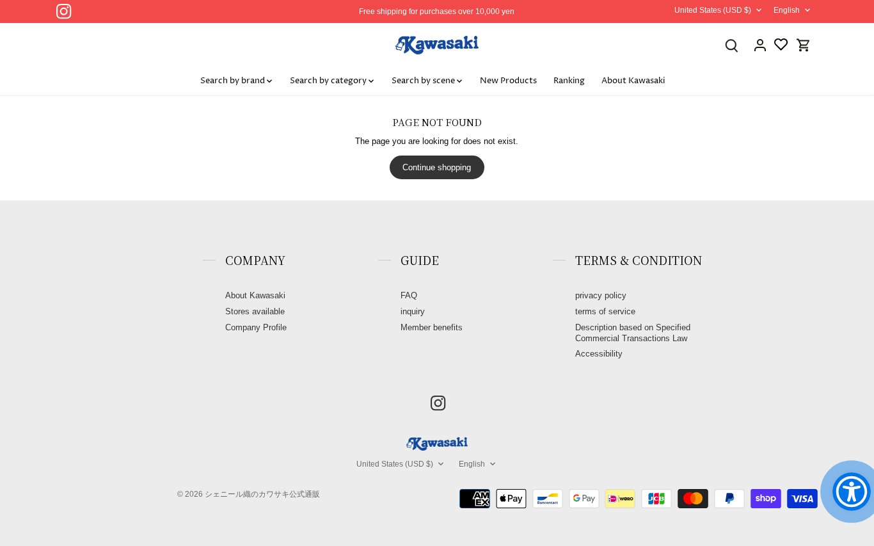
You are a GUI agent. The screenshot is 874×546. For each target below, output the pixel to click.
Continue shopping (436, 167)
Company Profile (256, 327)
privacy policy (600, 295)
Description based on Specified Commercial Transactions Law (632, 333)
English (787, 10)
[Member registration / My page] (760, 45)
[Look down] (732, 45)
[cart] (803, 45)
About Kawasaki (255, 295)
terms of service (605, 311)
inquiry (413, 311)
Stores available (255, 311)
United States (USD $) (712, 10)
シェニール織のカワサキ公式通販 (262, 494)
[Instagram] (63, 11)
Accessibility (599, 353)
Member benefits (432, 327)
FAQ (409, 295)
